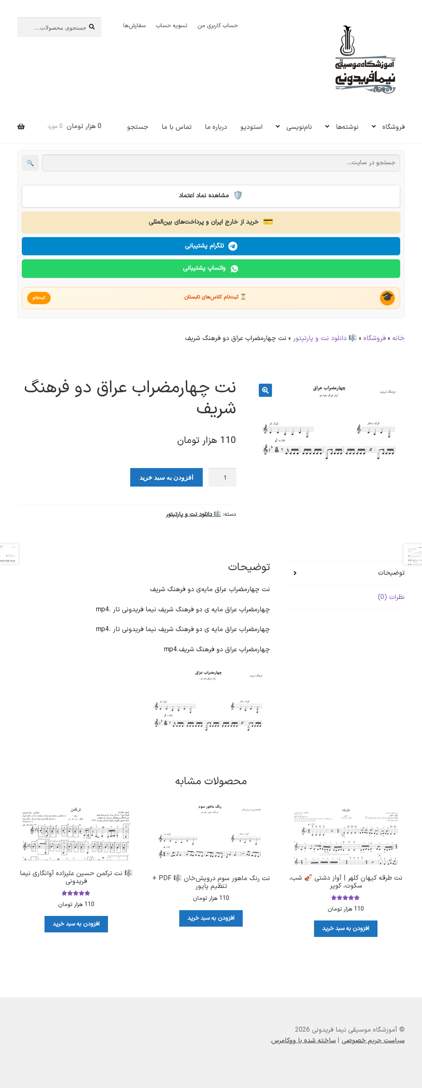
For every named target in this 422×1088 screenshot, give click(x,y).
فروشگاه (393, 127)
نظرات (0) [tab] (391, 597)
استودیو (251, 127)
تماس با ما (177, 127)
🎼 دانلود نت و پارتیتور (325, 338)
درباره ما (216, 127)
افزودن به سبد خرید (166, 477)
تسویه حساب (172, 25)
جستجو (137, 127)
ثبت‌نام (39, 297)
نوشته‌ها (347, 127)
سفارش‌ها (134, 25)
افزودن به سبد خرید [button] (345, 928)
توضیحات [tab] (391, 573)
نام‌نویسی (299, 127)
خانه (398, 338)
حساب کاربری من (217, 25)
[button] (265, 390)
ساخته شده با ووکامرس (303, 1041)
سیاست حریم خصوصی (373, 1041)
